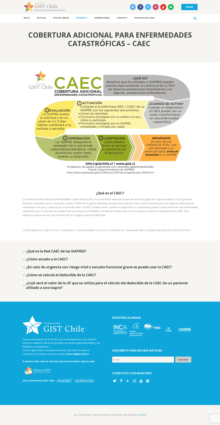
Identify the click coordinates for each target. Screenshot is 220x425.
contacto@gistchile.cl (77, 354)
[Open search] (195, 18)
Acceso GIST (64, 380)
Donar (189, 7)
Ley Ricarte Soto (84, 380)
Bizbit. (144, 414)
